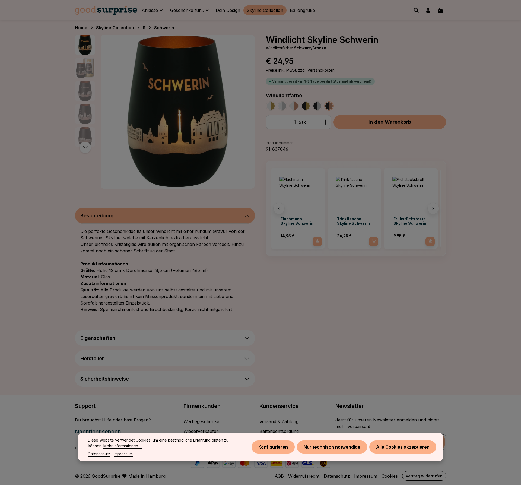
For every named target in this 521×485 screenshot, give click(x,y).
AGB (279, 476)
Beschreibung (97, 215)
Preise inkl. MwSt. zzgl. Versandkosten (300, 70)
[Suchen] (416, 10)
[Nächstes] (85, 147)
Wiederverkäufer (200, 431)
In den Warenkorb (389, 122)
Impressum (365, 476)
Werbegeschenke (201, 421)
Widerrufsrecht (303, 476)
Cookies (390, 476)
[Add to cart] (317, 241)
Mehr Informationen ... (122, 445)
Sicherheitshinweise (104, 379)
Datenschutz (337, 476)
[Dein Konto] (428, 10)
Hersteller (92, 358)
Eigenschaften (97, 338)
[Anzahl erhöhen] (325, 122)
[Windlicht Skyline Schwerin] (178, 112)
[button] (279, 208)
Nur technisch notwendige (332, 446)
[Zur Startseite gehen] (106, 10)
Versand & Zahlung (278, 421)
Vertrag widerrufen (424, 476)
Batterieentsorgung (279, 431)
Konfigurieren (273, 446)
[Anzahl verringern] (272, 122)
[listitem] (298, 208)
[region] (164, 112)
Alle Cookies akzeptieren (403, 446)
